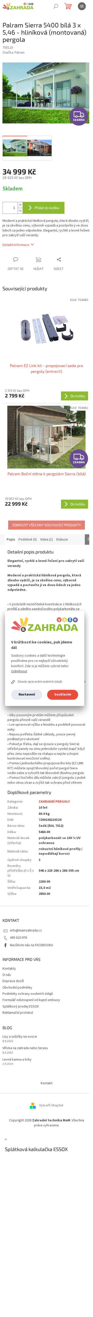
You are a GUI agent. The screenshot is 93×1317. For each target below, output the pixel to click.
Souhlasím (62, 694)
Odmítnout (19, 671)
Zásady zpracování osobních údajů (39, 682)
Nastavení (27, 694)
